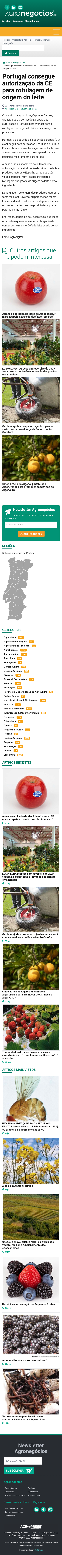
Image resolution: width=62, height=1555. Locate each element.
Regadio (8, 742)
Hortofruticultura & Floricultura (20, 700)
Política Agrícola (13, 738)
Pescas (8, 733)
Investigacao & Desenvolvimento (21, 713)
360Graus (39, 1550)
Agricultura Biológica (15, 641)
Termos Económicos (42, 40)
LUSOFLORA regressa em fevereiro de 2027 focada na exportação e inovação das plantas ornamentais (29, 371)
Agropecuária (19, 62)
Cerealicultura (11, 666)
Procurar (12, 53)
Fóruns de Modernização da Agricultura (25, 692)
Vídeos (7, 750)
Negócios (9, 717)
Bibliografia (8, 43)
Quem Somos (32, 21)
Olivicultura (10, 721)
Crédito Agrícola (13, 671)
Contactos (17, 21)
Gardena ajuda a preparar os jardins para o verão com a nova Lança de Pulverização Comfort (27, 429)
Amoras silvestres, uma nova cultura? (24, 1360)
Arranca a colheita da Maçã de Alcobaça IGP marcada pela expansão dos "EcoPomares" (29, 315)
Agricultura (10, 637)
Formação (9, 687)
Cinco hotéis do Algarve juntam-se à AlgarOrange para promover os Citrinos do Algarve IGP (28, 487)
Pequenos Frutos (13, 729)
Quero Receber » (31, 534)
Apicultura (9, 658)
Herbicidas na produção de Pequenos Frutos (28, 1304)
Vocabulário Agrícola (21, 40)
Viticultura (9, 754)
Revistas (6, 21)
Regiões (6, 40)
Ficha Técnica (34, 1495)
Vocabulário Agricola (14, 1508)
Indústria (8, 704)
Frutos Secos (11, 696)
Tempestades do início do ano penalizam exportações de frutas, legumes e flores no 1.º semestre (30, 1055)
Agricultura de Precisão (16, 645)
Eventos (8, 683)
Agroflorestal (11, 650)
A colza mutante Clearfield (18, 1185)
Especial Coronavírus (15, 679)
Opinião (8, 725)
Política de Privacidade (15, 1495)
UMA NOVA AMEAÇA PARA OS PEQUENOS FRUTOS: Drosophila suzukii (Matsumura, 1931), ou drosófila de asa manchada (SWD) (30, 1126)
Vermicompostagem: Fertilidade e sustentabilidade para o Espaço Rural (24, 1418)
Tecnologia (10, 746)
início (7, 62)
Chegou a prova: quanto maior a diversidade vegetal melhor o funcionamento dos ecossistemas (28, 1244)
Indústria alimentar (29, 109)
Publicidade (33, 1492)
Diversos (8, 675)
